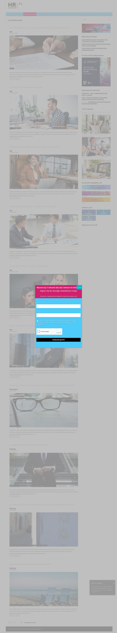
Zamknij (79, 287)
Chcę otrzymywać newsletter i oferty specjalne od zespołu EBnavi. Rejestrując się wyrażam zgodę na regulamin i (56, 323)
